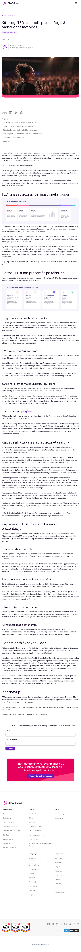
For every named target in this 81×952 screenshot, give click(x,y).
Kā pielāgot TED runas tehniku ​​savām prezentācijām (23, 134)
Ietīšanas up (7, 141)
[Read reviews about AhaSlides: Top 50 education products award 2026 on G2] (25, 927)
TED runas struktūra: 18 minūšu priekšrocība (19, 122)
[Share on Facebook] (21, 113)
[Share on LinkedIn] (10, 113)
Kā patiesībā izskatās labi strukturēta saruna (20, 130)
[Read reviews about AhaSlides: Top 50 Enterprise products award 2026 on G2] (6, 927)
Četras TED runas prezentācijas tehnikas (18, 126)
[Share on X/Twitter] (16, 113)
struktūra (9, 165)
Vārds (7, 730)
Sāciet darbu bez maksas (40, 776)
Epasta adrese (11, 739)
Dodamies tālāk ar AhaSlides (13, 137)
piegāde (26, 411)
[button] (75, 3)
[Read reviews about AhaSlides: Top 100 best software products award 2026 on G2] (15, 927)
